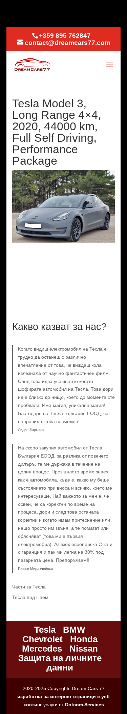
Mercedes (42, 648)
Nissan (83, 648)
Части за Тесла (29, 586)
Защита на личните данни (60, 662)
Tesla (45, 630)
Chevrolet (42, 639)
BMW (74, 630)
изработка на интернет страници (56, 696)
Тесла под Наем (30, 597)
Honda (84, 639)
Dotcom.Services (84, 704)
